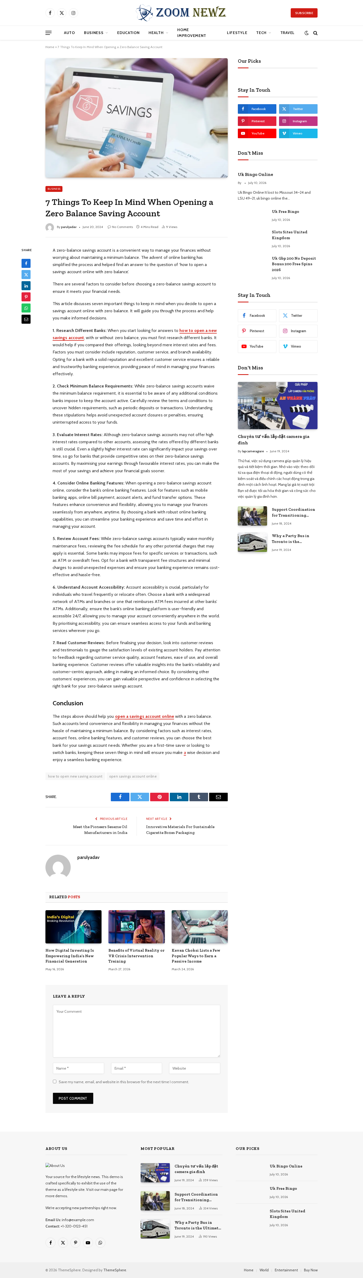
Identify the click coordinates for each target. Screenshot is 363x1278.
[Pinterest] (26, 296)
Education (128, 32)
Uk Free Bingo (285, 211)
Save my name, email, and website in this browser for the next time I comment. (124, 1081)
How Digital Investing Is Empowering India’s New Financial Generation (69, 956)
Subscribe (304, 13)
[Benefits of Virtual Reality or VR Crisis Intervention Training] (136, 927)
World (264, 1270)
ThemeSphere (114, 1270)
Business (94, 32)
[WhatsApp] (26, 308)
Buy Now (311, 1270)
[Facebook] (26, 263)
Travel (287, 32)
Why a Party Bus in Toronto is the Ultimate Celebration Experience (293, 539)
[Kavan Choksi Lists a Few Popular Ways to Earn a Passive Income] (200, 927)
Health (156, 32)
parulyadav (69, 227)
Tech (261, 32)
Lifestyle (237, 32)
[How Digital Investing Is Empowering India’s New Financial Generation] (73, 927)
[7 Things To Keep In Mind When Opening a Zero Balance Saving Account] (136, 117)
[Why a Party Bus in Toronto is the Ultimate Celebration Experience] (252, 542)
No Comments (122, 227)
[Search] (315, 33)
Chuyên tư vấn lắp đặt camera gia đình (273, 439)
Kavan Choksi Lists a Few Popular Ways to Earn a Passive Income (196, 956)
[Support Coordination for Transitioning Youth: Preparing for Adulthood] (252, 516)
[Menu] (48, 33)
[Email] (26, 319)
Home (49, 47)
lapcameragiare (253, 451)
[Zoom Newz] (181, 13)
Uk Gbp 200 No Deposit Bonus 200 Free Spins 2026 (294, 264)
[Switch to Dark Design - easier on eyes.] (306, 33)
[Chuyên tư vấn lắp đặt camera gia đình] (278, 405)
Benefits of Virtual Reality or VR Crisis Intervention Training (136, 956)
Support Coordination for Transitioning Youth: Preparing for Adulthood (293, 512)
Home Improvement (191, 32)
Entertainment (286, 1270)
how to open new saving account (75, 776)
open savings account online (133, 776)
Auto (69, 32)
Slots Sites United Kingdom (289, 235)
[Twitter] (26, 274)
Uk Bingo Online (255, 174)
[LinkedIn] (26, 285)
